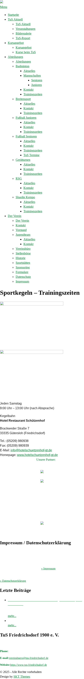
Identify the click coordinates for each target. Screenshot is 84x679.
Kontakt (28, 89)
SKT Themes (21, 676)
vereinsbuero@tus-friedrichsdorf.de (28, 658)
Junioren (36, 85)
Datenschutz (23, 276)
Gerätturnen (23, 159)
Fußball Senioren (26, 136)
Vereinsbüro (23, 248)
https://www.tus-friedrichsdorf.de (28, 664)
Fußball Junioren (26, 117)
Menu (3, 7)
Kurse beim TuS (26, 52)
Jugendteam (23, 234)
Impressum (22, 281)
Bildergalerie (23, 33)
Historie (20, 258)
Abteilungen (15, 56)
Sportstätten (23, 262)
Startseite (13, 14)
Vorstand (21, 230)
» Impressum (48, 568)
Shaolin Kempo (25, 197)
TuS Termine (31, 155)
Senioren (36, 80)
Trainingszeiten (32, 94)
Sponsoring (23, 267)
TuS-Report (23, 38)
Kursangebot (16, 42)
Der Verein (14, 216)
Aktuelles (29, 71)
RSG (19, 178)
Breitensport (23, 99)
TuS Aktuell (15, 19)
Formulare (22, 272)
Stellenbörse (23, 253)
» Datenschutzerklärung (13, 580)
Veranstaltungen (25, 28)
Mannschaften (32, 75)
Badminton (22, 66)
